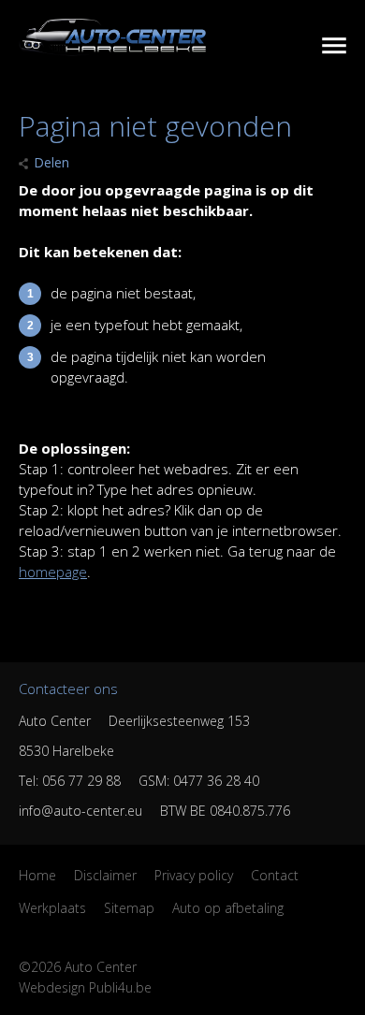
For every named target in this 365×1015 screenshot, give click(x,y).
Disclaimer (105, 875)
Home (37, 875)
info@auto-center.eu (80, 810)
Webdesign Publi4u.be (85, 987)
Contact (275, 875)
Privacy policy (193, 875)
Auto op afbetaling (228, 908)
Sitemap (129, 908)
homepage (53, 571)
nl (328, 45)
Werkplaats (52, 908)
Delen (51, 162)
